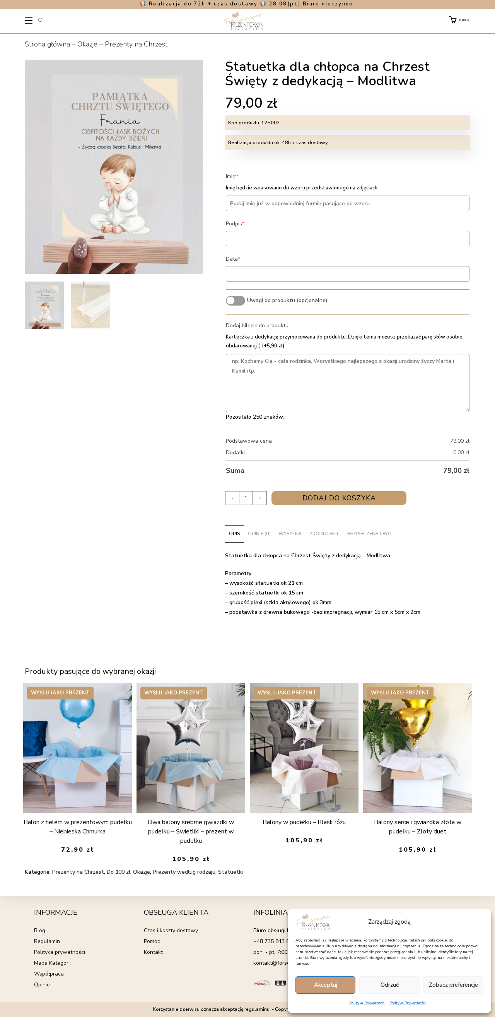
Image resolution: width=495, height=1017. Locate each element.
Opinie (42, 984)
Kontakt (153, 952)
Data (245, 259)
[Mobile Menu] (29, 22)
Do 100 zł (118, 872)
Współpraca (49, 973)
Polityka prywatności (59, 952)
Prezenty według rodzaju (184, 872)
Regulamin (47, 941)
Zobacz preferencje (453, 985)
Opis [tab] (234, 533)
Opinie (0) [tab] (259, 533)
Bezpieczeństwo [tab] (369, 533)
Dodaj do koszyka (339, 498)
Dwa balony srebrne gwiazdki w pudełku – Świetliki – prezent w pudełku (191, 831)
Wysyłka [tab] (290, 533)
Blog (39, 930)
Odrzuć (390, 985)
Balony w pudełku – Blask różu (304, 822)
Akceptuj (325, 985)
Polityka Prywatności (367, 1003)
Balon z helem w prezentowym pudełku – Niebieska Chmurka (78, 827)
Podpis (247, 223)
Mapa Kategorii (52, 963)
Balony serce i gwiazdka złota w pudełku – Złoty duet (417, 827)
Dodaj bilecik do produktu (257, 325)
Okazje (87, 44)
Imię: (244, 176)
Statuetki (230, 872)
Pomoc (152, 941)
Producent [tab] (324, 533)
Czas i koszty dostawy (171, 930)
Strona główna (47, 44)
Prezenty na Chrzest (136, 44)
